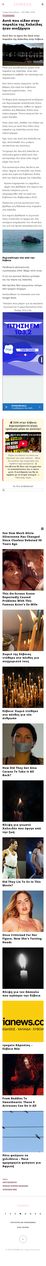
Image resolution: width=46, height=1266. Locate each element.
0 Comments (8, 15)
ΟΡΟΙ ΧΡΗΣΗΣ (23, 1227)
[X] (10, 1213)
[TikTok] (25, 1213)
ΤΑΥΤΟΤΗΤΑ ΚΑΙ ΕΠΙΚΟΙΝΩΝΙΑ (23, 1222)
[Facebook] (5, 1213)
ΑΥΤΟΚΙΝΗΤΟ (10, 1182)
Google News (9, 297)
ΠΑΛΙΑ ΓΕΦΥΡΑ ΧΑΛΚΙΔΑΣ (16, 1186)
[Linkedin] (30, 1213)
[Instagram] (15, 1213)
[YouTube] (20, 1213)
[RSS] (35, 1213)
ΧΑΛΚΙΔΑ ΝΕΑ (10, 1190)
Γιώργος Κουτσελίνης (10, 12)
